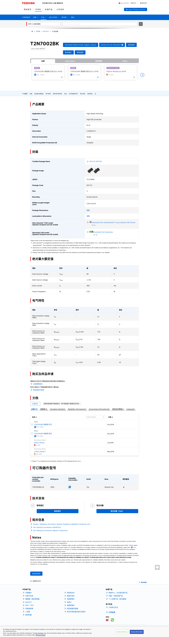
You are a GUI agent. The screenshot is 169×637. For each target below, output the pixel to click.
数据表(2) (43, 409)
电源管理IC (71, 599)
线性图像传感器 (72, 609)
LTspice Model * (40, 452)
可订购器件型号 (73, 93)
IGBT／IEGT (29, 605)
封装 (31, 93)
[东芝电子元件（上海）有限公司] (52, 3)
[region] (84, 631)
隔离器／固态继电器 (32, 599)
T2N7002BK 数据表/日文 (43, 424)
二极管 (27, 612)
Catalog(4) (131, 409)
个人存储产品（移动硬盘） (118, 599)
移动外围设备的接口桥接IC (76, 612)
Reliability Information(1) (77, 409)
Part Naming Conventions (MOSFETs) (47, 527)
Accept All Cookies (137, 632)
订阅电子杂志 (113, 607)
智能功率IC (71, 596)
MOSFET (46, 31)
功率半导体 (29, 596)
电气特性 (48, 93)
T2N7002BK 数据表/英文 (43, 434)
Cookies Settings (121, 632)
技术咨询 (82, 93)
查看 (88, 210)
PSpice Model (39, 443)
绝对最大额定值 (39, 93)
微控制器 (28, 615)
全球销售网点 (38, 384)
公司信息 (112, 612)
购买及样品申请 (57, 93)
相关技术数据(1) (118, 409)
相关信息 (90, 93)
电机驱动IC (71, 593)
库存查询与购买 (38, 390)
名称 (33, 417)
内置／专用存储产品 (116, 596)
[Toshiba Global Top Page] (32, 3)
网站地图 (144, 582)
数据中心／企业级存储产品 (118, 593)
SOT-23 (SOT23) (95, 161)
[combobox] (99, 24)
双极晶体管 (29, 609)
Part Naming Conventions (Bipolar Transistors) (50, 530)
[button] (128, 3)
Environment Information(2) (99, 409)
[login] (157, 567)
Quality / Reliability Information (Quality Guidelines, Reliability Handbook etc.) (61, 524)
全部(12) (34, 409)
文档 (65, 93)
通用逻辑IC (71, 605)
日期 (109, 417)
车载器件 (28, 593)
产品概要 (24, 93)
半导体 (38, 31)
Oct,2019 (110, 425)
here (134, 547)
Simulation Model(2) (57, 409)
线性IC (69, 602)
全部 (43, 61)
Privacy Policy (40, 635)
